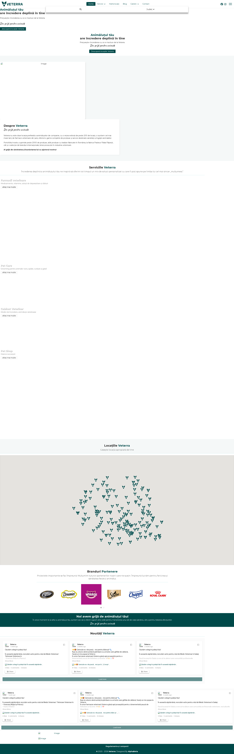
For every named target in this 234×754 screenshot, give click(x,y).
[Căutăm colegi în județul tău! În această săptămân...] (35, 665)
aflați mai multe (9, 187)
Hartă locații (114, 4)
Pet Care (6, 265)
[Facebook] (222, 4)
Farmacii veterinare (13, 180)
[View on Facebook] (63, 644)
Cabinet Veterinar (12, 308)
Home (91, 4)
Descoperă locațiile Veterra (102, 51)
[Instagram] (225, 4)
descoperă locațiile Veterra (13, 29)
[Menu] (230, 4)
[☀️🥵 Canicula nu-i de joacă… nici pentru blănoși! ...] (102, 665)
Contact (145, 4)
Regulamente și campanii (117, 746)
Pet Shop (6, 350)
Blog (125, 4)
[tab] (101, 607)
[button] (143, 507)
